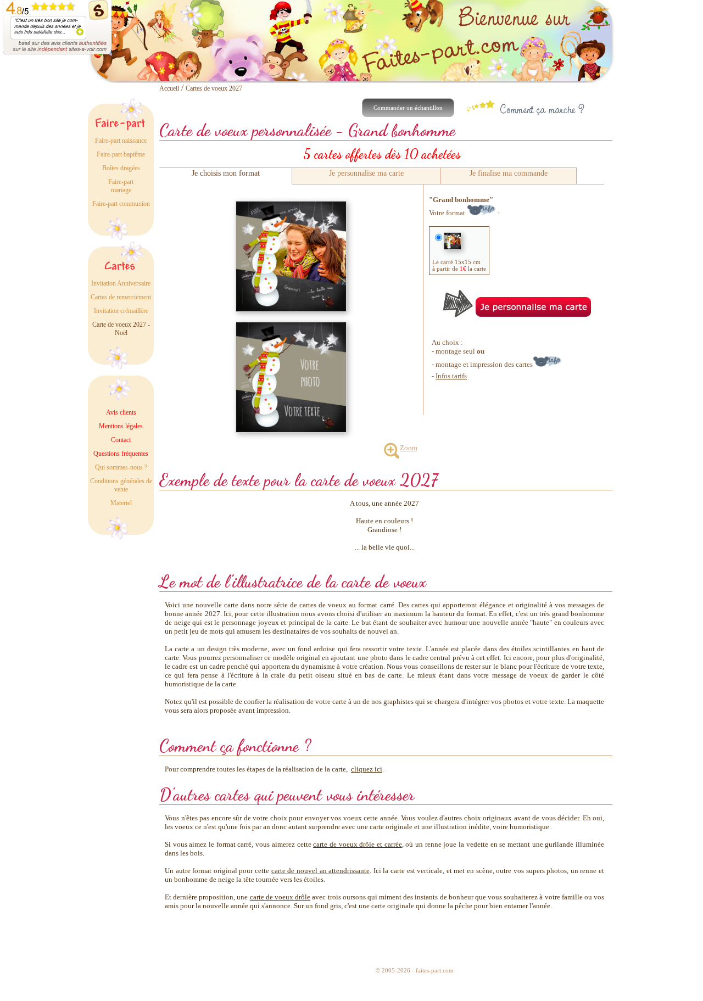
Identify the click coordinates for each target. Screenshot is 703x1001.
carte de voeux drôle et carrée (357, 844)
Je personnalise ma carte (366, 173)
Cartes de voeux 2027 (214, 88)
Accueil (169, 88)
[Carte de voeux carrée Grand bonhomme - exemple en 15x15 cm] (291, 205)
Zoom (408, 448)
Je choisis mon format (226, 173)
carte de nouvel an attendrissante (320, 870)
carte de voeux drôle (280, 897)
